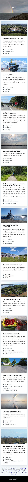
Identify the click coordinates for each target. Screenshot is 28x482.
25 (14, 472)
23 (8, 472)
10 (22, 468)
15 (11, 470)
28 (22, 472)
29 (25, 472)
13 (5, 470)
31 (15, 474)
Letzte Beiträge (13, 479)
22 (5, 472)
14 (8, 470)
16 (13, 470)
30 (12, 474)
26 (16, 472)
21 (2, 472)
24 (11, 472)
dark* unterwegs (14, 478)
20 (24, 470)
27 (19, 472)
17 (16, 470)
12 (3, 470)
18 (19, 470)
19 (21, 470)
